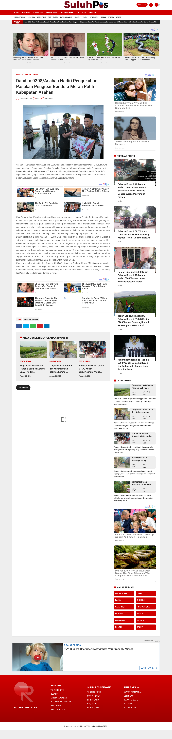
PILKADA (140, 620)
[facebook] (13, 5)
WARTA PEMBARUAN (133, 692)
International (19, 17)
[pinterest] (40, 326)
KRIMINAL (119, 614)
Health (92, 12)
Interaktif (94, 17)
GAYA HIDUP (120, 607)
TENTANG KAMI (57, 690)
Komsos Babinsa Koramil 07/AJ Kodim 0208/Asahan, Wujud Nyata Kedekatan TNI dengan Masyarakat (91, 369)
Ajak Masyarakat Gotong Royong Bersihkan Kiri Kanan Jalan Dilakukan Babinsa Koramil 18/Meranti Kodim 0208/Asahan (143, 459)
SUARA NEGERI (93, 696)
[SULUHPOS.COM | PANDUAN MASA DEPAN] (85, 8)
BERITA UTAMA (31, 74)
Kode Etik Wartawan (58, 698)
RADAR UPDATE (131, 700)
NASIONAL (141, 614)
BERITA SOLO (93, 708)
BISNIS (139, 593)
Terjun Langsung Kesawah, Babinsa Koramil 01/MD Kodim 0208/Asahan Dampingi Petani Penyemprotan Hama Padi (133, 320)
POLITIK (118, 627)
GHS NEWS (92, 704)
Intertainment (68, 12)
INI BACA (128, 704)
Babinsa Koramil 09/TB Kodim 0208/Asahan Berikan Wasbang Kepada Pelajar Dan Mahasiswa (134, 234)
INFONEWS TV (130, 708)
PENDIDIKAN (120, 620)
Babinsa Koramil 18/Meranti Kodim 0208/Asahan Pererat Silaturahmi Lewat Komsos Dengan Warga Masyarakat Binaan (132, 190)
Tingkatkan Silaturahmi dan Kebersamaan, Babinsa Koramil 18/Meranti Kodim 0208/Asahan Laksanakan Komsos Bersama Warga (98, 22)
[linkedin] (46, 326)
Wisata (111, 17)
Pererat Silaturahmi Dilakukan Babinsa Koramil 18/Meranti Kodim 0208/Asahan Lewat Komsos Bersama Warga (133, 277)
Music (85, 17)
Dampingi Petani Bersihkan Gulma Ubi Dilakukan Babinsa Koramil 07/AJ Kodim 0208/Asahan (142, 483)
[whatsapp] (33, 326)
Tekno (103, 17)
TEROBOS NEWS (94, 692)
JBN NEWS (128, 696)
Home (16, 12)
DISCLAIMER (55, 706)
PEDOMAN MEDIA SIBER (60, 702)
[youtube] (23, 5)
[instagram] (20, 5)
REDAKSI (54, 694)
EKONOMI (141, 600)
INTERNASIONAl (143, 607)
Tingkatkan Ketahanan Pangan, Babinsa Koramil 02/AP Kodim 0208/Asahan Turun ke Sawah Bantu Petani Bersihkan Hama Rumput (32, 369)
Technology (52, 12)
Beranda (19, 74)
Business (26, 12)
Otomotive (38, 12)
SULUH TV (82, 12)
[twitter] (16, 5)
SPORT (140, 627)
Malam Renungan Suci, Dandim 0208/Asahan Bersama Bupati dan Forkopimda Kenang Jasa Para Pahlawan (133, 364)
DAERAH (118, 600)
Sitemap (142, 5)
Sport (118, 17)
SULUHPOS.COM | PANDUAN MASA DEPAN (92, 726)
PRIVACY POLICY (57, 709)
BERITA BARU (93, 700)
